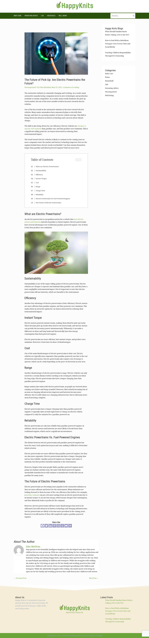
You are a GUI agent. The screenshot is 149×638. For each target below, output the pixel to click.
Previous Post (20, 578)
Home (107, 77)
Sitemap (99, 635)
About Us (69, 612)
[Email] (66, 525)
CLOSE (78, 159)
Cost (37, 183)
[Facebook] (42, 525)
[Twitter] (46, 525)
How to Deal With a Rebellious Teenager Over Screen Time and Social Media (117, 43)
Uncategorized (30, 87)
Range (38, 186)
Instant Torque (41, 178)
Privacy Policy (88, 635)
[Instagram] (58, 525)
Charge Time (40, 191)
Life (42, 16)
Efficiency (39, 175)
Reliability (39, 194)
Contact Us (79, 612)
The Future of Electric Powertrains (48, 203)
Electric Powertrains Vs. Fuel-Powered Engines (53, 199)
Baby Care (17, 16)
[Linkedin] (50, 525)
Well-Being (63, 16)
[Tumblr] (62, 525)
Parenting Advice (31, 16)
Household (51, 16)
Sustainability (41, 170)
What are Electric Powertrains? (47, 166)
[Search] (133, 15)
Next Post (94, 578)
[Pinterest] (54, 525)
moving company (32, 495)
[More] (70, 525)
